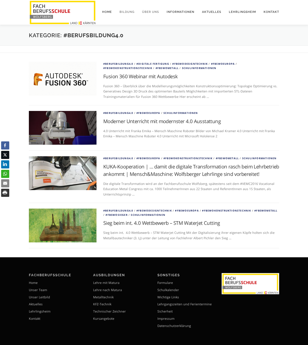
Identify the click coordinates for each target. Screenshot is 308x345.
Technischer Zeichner (109, 311)
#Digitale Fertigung (152, 63)
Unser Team (38, 290)
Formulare (165, 283)
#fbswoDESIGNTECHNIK (190, 63)
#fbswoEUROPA (223, 63)
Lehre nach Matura (107, 290)
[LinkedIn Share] (5, 164)
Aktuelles (211, 12)
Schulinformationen (199, 68)
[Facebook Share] (5, 145)
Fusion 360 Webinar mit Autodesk (140, 76)
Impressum (166, 318)
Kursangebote (103, 318)
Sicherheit (165, 311)
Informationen (180, 12)
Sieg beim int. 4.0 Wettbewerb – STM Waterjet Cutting (161, 222)
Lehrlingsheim (242, 12)
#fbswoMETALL (167, 68)
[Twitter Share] (5, 155)
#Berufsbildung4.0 (118, 63)
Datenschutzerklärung (174, 326)
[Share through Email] (5, 183)
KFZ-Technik (102, 304)
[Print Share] (5, 193)
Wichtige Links (168, 297)
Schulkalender (168, 290)
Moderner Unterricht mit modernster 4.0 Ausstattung (162, 121)
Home (107, 12)
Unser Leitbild (39, 297)
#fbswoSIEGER (116, 214)
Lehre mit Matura (106, 283)
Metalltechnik (103, 297)
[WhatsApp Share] (5, 174)
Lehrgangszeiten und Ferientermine (184, 304)
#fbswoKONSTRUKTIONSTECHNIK (127, 68)
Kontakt (271, 12)
